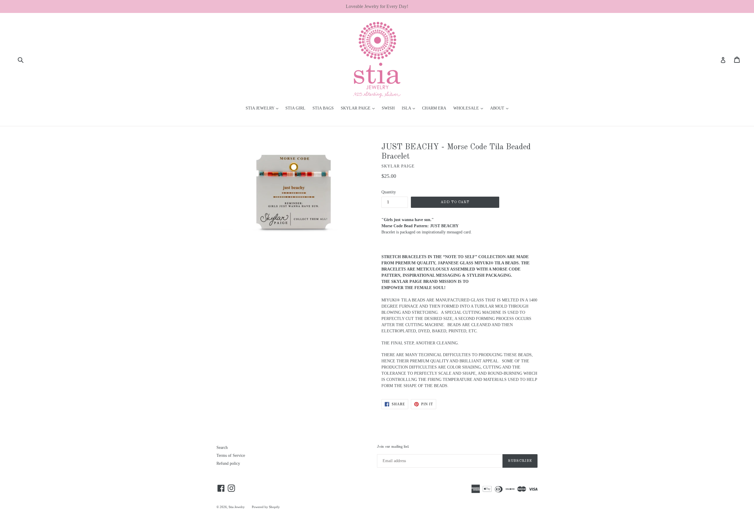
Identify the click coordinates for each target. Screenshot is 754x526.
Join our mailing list (393, 447)
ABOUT (500, 108)
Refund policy (228, 463)
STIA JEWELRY (263, 108)
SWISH (388, 108)
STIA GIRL (295, 108)
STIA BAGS (323, 108)
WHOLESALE (469, 108)
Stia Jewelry (237, 507)
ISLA (410, 108)
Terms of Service (230, 455)
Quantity (388, 192)
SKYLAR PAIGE (359, 108)
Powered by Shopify (266, 507)
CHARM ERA (434, 108)
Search (222, 447)
